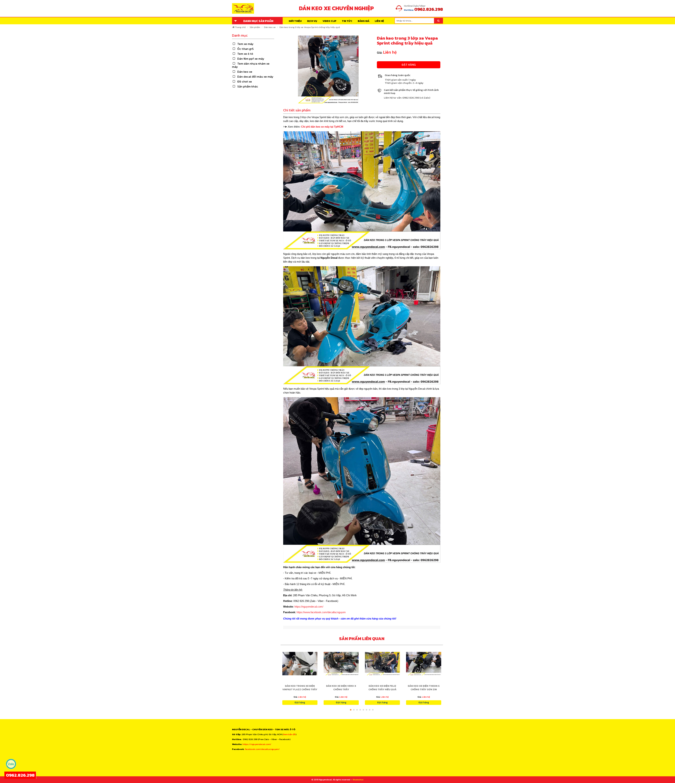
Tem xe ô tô (245, 53)
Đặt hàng (409, 64)
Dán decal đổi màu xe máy (255, 76)
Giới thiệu (295, 21)
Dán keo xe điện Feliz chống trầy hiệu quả (382, 687)
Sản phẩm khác (247, 86)
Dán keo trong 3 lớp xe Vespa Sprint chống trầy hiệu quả (309, 27)
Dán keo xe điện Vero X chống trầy (341, 687)
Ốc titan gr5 (245, 48)
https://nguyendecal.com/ (308, 606)
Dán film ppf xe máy (250, 58)
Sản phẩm (255, 27)
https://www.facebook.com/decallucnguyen (321, 612)
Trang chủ (240, 27)
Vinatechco (358, 779)
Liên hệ (379, 21)
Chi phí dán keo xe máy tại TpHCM (322, 126)
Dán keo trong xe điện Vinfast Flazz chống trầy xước (299, 689)
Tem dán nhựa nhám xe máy (250, 65)
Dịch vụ (312, 21)
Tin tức (347, 21)
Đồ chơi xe (244, 81)
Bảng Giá (363, 21)
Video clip (329, 21)
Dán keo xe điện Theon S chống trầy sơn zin (424, 687)
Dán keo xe (270, 27)
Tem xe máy (245, 43)
